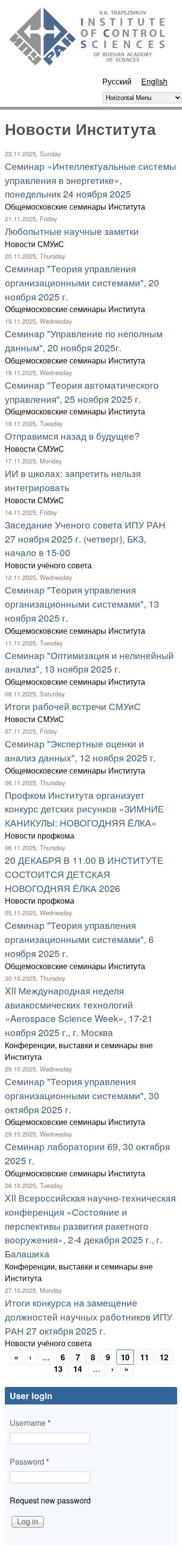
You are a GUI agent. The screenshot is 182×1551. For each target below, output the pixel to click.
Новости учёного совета (48, 565)
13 (58, 1368)
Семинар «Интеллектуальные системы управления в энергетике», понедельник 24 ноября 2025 (90, 179)
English (154, 81)
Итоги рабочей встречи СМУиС (73, 705)
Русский (117, 81)
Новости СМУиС (34, 243)
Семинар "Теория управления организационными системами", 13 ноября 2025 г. (82, 603)
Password (29, 1461)
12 (164, 1357)
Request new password (50, 1500)
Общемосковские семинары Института (75, 206)
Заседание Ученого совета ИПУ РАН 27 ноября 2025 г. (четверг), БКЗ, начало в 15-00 (85, 538)
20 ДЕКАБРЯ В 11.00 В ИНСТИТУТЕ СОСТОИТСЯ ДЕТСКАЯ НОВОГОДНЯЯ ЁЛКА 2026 (84, 873)
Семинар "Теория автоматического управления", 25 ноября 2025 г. (82, 391)
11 (144, 1357)
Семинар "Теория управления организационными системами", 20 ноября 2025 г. (82, 282)
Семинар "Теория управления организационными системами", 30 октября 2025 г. (82, 1095)
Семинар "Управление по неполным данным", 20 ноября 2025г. (84, 340)
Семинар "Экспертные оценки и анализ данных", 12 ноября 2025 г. (80, 750)
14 (77, 1368)
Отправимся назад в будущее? (72, 435)
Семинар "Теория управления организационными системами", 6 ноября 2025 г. (79, 938)
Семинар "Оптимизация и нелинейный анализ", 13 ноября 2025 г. (89, 662)
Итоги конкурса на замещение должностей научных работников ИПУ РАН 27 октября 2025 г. (88, 1316)
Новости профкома (39, 835)
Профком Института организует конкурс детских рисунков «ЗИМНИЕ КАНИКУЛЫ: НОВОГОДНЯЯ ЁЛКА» (84, 808)
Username (30, 1422)
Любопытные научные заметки (72, 230)
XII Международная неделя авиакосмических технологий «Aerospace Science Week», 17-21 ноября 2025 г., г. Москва (79, 1011)
